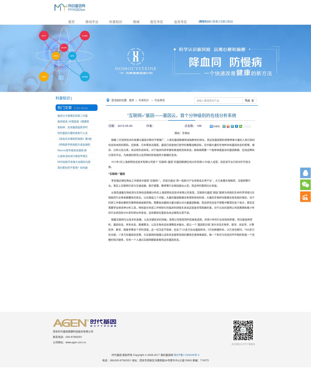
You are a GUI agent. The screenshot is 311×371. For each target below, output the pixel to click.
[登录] (215, 21)
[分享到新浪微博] (228, 126)
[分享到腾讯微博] (232, 126)
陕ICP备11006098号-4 (186, 355)
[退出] (229, 21)
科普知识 (115, 21)
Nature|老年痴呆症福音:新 (72, 150)
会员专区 (180, 21)
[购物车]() (205, 21)
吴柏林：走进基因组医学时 (72, 127)
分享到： (217, 126)
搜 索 (250, 100)
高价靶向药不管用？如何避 (72, 167)
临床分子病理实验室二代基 (72, 115)
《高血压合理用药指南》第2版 (74, 138)
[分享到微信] (240, 126)
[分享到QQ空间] (224, 126)
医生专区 (156, 21)
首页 (71, 21)
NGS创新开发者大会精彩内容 (74, 162)
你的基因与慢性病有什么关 (72, 133)
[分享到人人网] (236, 126)
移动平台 (91, 21)
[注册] (222, 21)
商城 (136, 21)
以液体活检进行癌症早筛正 (72, 156)
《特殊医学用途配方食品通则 (73, 144)
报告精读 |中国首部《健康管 (73, 121)
